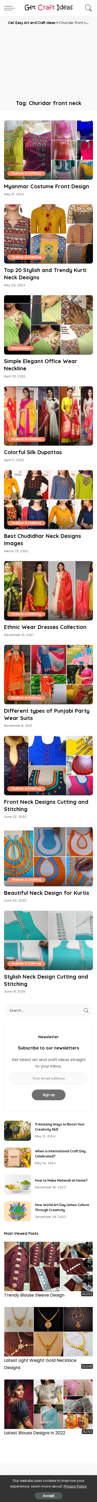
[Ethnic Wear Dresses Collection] (48, 591)
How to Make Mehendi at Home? (61, 1180)
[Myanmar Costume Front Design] (48, 150)
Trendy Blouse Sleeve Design (34, 1295)
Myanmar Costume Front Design (46, 186)
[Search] (87, 8)
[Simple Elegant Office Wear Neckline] (48, 325)
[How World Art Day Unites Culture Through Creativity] (17, 1211)
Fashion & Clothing (26, 173)
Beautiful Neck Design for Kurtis (46, 892)
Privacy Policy (75, 1486)
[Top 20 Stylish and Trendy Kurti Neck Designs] (48, 234)
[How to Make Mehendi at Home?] (17, 1184)
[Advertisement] (48, 61)
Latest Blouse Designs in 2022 (34, 1433)
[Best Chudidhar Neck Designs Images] (48, 500)
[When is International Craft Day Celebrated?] (17, 1158)
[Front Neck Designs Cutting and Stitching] (48, 765)
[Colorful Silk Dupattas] (48, 416)
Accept (48, 1496)
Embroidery (21, 348)
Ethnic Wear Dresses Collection (45, 627)
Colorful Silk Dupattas (33, 452)
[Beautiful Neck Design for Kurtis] (48, 856)
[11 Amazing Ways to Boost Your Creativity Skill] (17, 1131)
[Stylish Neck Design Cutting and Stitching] (48, 940)
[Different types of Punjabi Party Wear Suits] (48, 674)
